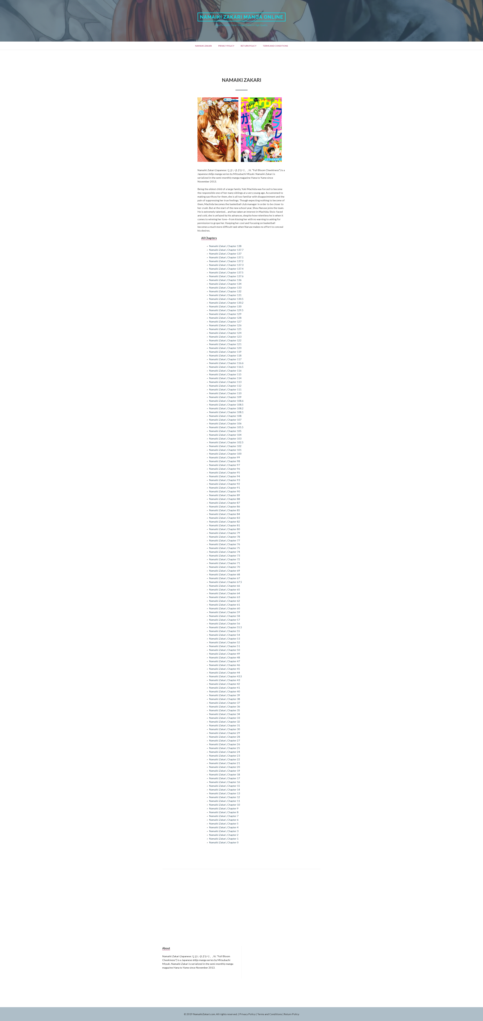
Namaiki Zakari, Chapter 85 (224, 510)
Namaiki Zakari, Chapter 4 (223, 827)
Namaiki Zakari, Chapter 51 (224, 646)
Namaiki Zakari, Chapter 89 (224, 495)
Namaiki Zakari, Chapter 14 (224, 789)
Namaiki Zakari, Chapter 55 (224, 630)
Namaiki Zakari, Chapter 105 (225, 430)
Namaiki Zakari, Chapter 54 (224, 634)
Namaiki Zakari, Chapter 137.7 (226, 249)
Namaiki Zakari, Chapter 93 (224, 479)
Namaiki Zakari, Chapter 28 (224, 736)
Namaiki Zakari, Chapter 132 (225, 291)
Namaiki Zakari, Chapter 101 (225, 449)
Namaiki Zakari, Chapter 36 (224, 706)
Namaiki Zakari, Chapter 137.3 (226, 264)
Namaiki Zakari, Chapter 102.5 (226, 442)
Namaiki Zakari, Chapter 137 (225, 253)
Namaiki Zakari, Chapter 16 (224, 781)
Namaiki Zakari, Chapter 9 (223, 808)
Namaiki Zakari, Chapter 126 (225, 325)
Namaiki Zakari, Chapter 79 (224, 532)
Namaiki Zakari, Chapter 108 (225, 415)
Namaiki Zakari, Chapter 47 (224, 661)
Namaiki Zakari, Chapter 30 (224, 729)
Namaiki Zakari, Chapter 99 (224, 457)
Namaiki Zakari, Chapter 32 (224, 721)
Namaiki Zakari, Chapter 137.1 (226, 257)
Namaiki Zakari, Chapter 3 (223, 831)
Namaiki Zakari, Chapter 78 (224, 536)
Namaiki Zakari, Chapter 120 (225, 347)
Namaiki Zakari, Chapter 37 (224, 702)
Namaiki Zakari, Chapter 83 (224, 517)
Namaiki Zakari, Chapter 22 (224, 759)
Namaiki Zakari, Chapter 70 (224, 566)
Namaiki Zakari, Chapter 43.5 (225, 676)
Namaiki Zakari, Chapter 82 (224, 521)
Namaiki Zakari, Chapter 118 (225, 355)
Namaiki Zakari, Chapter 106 (225, 423)
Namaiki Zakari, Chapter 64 (224, 593)
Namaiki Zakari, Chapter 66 (224, 585)
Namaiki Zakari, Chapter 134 (225, 283)
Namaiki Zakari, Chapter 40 (224, 691)
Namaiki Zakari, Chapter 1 (223, 838)
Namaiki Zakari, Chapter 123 (225, 336)
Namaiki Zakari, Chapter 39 (224, 695)
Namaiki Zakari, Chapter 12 (224, 797)
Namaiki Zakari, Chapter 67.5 (225, 581)
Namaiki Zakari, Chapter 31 (224, 725)
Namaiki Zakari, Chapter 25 (224, 747)
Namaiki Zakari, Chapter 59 (224, 612)
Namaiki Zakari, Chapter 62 (224, 600)
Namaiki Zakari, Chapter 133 (225, 287)
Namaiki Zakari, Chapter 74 (224, 551)
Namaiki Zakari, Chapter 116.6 (226, 362)
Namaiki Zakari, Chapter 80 (224, 529)
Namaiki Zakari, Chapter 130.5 (226, 298)
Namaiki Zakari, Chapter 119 (225, 351)
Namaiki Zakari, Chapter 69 (224, 570)
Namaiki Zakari (203, 46)
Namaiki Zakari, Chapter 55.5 (225, 627)
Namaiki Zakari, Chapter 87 (224, 502)
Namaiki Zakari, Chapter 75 (224, 547)
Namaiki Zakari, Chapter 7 (223, 815)
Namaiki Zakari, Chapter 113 (225, 381)
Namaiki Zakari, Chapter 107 (225, 419)
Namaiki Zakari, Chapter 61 (224, 604)
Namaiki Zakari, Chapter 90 (224, 491)
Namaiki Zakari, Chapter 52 (224, 642)
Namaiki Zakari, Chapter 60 (224, 608)
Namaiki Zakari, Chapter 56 (224, 623)
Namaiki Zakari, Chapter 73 (224, 555)
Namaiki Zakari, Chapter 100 (225, 453)
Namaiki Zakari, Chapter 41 (224, 687)
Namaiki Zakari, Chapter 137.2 (226, 261)
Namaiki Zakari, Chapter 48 (224, 657)
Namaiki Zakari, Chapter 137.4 (226, 268)
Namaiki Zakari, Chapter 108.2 (226, 408)
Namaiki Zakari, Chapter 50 (224, 649)
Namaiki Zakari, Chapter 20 (224, 766)
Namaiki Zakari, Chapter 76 (224, 544)
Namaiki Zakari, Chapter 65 (224, 589)
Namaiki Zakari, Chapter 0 (223, 842)
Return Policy (248, 46)
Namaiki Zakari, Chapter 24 (224, 751)
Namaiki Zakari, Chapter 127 (225, 321)
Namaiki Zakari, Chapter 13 (224, 793)
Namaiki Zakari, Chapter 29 (224, 732)
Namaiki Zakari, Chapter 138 (225, 245)
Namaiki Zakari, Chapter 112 (225, 385)
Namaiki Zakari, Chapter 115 (225, 374)
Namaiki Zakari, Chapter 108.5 (226, 404)
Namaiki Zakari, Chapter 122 (225, 340)
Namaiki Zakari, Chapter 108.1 (226, 412)
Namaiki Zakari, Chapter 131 (225, 295)
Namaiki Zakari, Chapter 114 (225, 378)
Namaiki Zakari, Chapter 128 (225, 317)
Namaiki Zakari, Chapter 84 (224, 513)
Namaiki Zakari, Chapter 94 (224, 476)
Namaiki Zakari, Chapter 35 (224, 710)
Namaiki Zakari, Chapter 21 (224, 763)
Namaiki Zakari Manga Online (241, 17)
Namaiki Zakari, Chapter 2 (223, 834)
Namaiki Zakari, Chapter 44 (224, 672)
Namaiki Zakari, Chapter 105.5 (226, 427)
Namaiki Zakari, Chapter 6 (223, 819)
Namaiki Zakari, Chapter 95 (224, 472)
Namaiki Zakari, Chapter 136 (225, 279)
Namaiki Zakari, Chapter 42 (224, 683)
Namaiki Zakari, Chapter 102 (225, 446)
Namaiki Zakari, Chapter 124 (225, 332)
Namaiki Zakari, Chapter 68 (224, 574)
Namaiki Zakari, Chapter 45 (224, 668)
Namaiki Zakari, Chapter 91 (224, 487)
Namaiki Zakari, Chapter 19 (224, 770)
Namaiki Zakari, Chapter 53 (224, 638)
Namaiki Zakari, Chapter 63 (224, 597)
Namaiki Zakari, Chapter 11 (224, 800)
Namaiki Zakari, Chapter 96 (224, 468)
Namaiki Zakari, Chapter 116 (225, 370)
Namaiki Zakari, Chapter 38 (224, 698)
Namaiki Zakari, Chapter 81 (224, 525)
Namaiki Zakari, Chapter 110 (225, 393)
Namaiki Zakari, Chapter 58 (224, 615)
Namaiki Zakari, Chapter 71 (224, 563)
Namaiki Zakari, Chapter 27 (224, 740)
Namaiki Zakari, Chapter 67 (224, 578)
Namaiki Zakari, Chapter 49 (224, 653)
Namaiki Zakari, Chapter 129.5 (226, 310)
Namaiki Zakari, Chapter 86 (224, 506)
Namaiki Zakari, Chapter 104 (225, 434)
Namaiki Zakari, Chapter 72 (224, 559)
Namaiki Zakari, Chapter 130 (225, 306)
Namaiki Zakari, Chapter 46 (224, 664)
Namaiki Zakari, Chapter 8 (223, 812)
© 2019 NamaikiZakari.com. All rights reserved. (211, 1014)
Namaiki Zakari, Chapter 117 (225, 359)
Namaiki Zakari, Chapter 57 (224, 619)
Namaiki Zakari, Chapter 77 (224, 540)
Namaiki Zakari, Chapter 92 (224, 483)
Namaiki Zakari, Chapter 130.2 (226, 302)
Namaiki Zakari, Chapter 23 (224, 755)
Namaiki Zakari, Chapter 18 (224, 774)
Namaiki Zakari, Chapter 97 (224, 464)
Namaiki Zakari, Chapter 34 (224, 714)
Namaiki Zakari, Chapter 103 (225, 438)
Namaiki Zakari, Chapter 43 (224, 680)
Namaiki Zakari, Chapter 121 (225, 344)
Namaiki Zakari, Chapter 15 (224, 785)
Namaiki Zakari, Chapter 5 (223, 823)
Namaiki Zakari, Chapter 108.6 (226, 400)
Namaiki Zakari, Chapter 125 (225, 329)
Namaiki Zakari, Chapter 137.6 (226, 276)
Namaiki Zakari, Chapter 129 (225, 313)
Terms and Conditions (275, 46)
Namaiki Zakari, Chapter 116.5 (226, 366)
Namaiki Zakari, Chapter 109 (225, 396)
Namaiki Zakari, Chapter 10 (224, 804)
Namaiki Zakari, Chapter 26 (224, 744)
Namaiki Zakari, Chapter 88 (224, 498)
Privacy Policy (226, 46)
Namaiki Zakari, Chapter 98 (224, 461)
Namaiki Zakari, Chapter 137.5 (226, 272)
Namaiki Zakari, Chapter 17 (224, 778)
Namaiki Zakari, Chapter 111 (225, 389)
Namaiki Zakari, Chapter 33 (224, 717)
